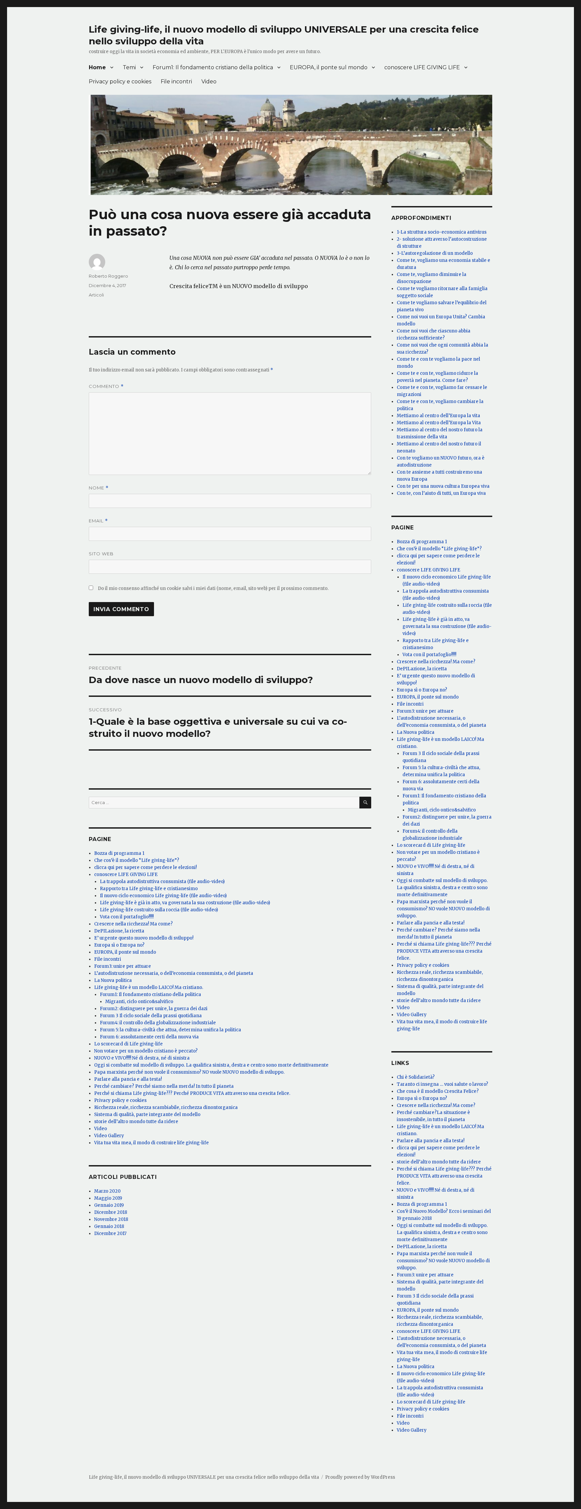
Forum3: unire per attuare (122, 966)
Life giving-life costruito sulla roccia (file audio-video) (159, 910)
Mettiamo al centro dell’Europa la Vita (439, 423)
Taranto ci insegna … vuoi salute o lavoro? (442, 1084)
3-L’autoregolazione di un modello (435, 253)
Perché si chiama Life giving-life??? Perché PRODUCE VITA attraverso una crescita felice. (192, 1093)
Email (98, 521)
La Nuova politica (113, 980)
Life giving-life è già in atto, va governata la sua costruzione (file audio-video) (185, 903)
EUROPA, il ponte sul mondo (328, 67)
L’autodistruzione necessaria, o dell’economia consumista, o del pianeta (173, 973)
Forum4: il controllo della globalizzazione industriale (158, 1023)
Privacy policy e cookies (120, 81)
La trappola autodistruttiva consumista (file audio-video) (162, 881)
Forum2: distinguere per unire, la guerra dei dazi (153, 1008)
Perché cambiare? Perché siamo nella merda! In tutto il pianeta (164, 1086)
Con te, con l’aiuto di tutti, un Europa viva (441, 493)
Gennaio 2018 (109, 1226)
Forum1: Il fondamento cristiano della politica (213, 67)
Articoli (96, 294)
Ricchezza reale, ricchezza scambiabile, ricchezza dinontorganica (166, 1107)
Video (209, 81)
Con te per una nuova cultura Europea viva (443, 486)
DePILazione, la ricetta (119, 931)
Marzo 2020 (107, 1191)
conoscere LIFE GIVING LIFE (422, 67)
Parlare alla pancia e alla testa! (128, 1079)
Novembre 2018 (111, 1219)
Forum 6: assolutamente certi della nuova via (149, 1037)
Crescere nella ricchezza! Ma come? (133, 924)
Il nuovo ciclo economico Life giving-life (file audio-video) (163, 896)
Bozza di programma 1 (119, 853)
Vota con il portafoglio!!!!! (127, 917)
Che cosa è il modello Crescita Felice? (438, 1091)
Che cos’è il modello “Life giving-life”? (136, 860)
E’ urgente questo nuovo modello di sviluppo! (143, 938)
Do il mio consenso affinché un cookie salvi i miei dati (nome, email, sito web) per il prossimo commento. (213, 588)
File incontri (176, 81)
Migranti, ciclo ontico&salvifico (139, 1001)
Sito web (101, 553)
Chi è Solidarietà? (416, 1077)
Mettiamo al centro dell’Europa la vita (438, 416)
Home (97, 67)
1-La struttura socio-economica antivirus (442, 232)
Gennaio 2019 (109, 1205)
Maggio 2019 (108, 1198)
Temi (129, 67)
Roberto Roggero (108, 276)
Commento (106, 386)
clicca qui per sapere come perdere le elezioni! (145, 867)
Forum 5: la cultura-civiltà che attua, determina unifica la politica (170, 1030)
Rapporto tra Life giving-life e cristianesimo (149, 888)
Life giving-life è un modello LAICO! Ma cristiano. (148, 987)
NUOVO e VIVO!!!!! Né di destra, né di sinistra (142, 1058)
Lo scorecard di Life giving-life (128, 1044)
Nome (99, 488)
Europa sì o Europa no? (119, 945)
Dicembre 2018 (110, 1212)
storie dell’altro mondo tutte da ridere (136, 1121)
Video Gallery (109, 1136)
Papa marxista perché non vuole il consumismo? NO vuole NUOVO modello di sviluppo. (189, 1072)
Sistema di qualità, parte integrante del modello (147, 1114)
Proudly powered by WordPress (360, 1477)
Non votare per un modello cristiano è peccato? (146, 1051)
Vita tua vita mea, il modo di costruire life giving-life (151, 1143)
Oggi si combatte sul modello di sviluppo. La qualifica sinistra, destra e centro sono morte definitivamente (211, 1065)
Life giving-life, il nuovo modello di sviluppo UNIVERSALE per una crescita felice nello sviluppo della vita (204, 1477)
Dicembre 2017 (110, 1233)
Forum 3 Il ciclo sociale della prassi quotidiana (151, 1016)
